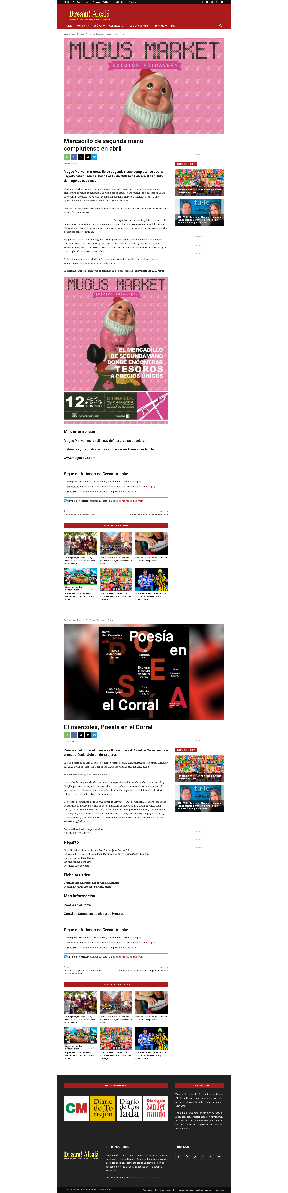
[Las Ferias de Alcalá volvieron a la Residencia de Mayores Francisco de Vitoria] (116, 543)
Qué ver (97, 25)
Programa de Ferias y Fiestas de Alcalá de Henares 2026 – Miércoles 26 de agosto (115, 596)
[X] (212, 2)
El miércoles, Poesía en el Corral (80, 514)
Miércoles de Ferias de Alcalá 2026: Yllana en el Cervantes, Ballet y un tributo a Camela (150, 596)
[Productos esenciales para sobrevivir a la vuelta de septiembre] (151, 543)
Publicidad (107, 2)
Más (173, 25)
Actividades (116, 25)
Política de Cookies (185, 1190)
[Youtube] (222, 2)
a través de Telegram (131, 501)
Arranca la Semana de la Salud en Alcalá (148, 514)
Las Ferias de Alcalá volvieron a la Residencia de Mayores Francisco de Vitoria (116, 561)
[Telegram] (207, 2)
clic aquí (135, 481)
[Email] (88, 157)
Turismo (159, 25)
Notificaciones (120, 2)
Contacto (132, 2)
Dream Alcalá (69, 34)
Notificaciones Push (204, 1190)
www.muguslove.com (79, 458)
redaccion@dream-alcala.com (145, 1177)
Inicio (69, 25)
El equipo (96, 2)
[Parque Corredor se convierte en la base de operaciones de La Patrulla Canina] (80, 579)
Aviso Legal (147, 1190)
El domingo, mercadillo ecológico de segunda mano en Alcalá (109, 449)
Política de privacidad (164, 1190)
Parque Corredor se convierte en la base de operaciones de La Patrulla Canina (79, 596)
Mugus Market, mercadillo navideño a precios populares (105, 441)
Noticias (82, 25)
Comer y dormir (139, 25)
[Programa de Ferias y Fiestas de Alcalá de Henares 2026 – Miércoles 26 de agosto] (116, 579)
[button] (220, 25)
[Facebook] (197, 2)
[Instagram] (202, 2)
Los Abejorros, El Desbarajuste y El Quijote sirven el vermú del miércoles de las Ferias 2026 (79, 561)
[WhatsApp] (217, 2)
